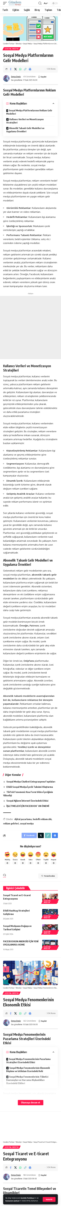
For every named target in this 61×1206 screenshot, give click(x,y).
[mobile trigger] (5, 3)
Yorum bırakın (49, 876)
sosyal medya (27, 823)
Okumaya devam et (30, 1102)
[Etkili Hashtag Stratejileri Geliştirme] (50, 913)
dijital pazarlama (23, 819)
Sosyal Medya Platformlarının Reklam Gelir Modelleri (29, 112)
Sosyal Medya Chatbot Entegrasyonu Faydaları (30, 781)
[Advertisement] (30, 327)
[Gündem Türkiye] (14, 3)
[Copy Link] (25, 69)
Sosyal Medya (11, 49)
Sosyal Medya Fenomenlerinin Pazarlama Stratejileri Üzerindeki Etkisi (28, 1061)
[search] (40, 3)
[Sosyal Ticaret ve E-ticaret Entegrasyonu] (50, 898)
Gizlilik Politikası (27, 1198)
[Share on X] (15, 69)
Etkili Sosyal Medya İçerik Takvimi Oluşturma (29, 786)
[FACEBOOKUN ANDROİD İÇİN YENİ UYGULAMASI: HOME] (50, 944)
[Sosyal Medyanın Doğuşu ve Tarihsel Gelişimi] (50, 929)
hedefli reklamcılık (42, 819)
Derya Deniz (16, 76)
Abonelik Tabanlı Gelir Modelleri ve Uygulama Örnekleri (25, 130)
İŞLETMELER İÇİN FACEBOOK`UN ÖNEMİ (27, 806)
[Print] (30, 69)
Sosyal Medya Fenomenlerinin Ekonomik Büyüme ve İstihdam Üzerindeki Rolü (28, 1069)
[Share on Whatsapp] (20, 69)
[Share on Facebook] (10, 69)
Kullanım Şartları (12, 1201)
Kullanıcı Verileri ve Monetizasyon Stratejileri (25, 121)
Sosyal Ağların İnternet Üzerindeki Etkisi (27, 800)
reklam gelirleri (11, 823)
